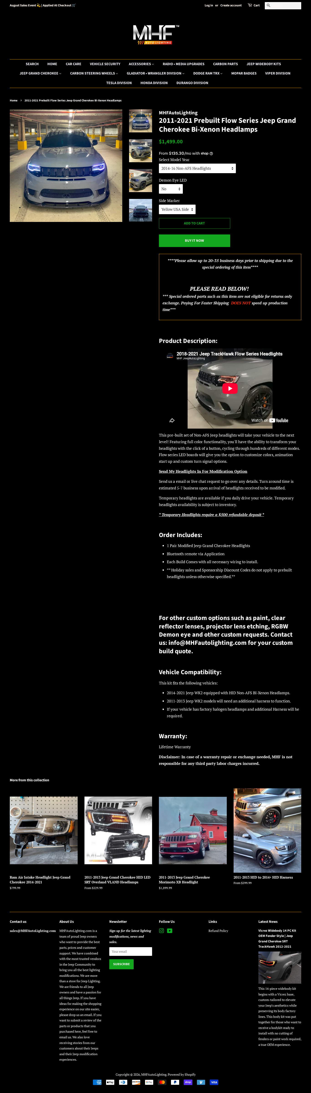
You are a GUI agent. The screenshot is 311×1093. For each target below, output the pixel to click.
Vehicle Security (105, 64)
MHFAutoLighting (153, 1074)
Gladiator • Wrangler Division (154, 73)
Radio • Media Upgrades (183, 64)
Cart (257, 5)
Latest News (268, 921)
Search (32, 64)
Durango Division (192, 82)
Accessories (140, 64)
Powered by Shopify (182, 1074)
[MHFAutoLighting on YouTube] (169, 931)
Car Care (73, 64)
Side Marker (169, 200)
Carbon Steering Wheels (93, 73)
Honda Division (154, 82)
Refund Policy (218, 930)
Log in (209, 5)
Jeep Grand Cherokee (39, 73)
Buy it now (194, 240)
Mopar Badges (244, 73)
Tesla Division (119, 82)
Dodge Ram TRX (206, 73)
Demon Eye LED (173, 180)
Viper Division (278, 73)
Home (52, 64)
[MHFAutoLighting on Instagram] (161, 931)
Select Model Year (174, 159)
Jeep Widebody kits (264, 64)
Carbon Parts (225, 64)
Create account (231, 5)
